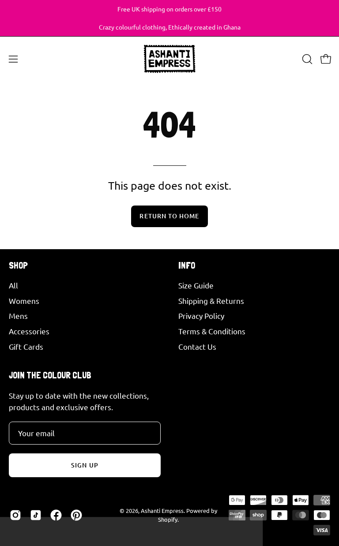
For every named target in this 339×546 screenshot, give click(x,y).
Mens (18, 315)
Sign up (84, 465)
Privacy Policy (201, 315)
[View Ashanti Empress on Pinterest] (76, 515)
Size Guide (196, 285)
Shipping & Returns (211, 300)
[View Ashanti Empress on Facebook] (56, 515)
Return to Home (169, 216)
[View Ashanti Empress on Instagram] (15, 515)
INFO (186, 265)
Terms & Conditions (211, 331)
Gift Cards (26, 346)
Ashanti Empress (162, 510)
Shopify (167, 519)
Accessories (29, 331)
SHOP (18, 265)
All (13, 285)
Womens (24, 300)
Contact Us (197, 346)
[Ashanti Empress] (169, 59)
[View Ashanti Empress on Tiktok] (35, 515)
